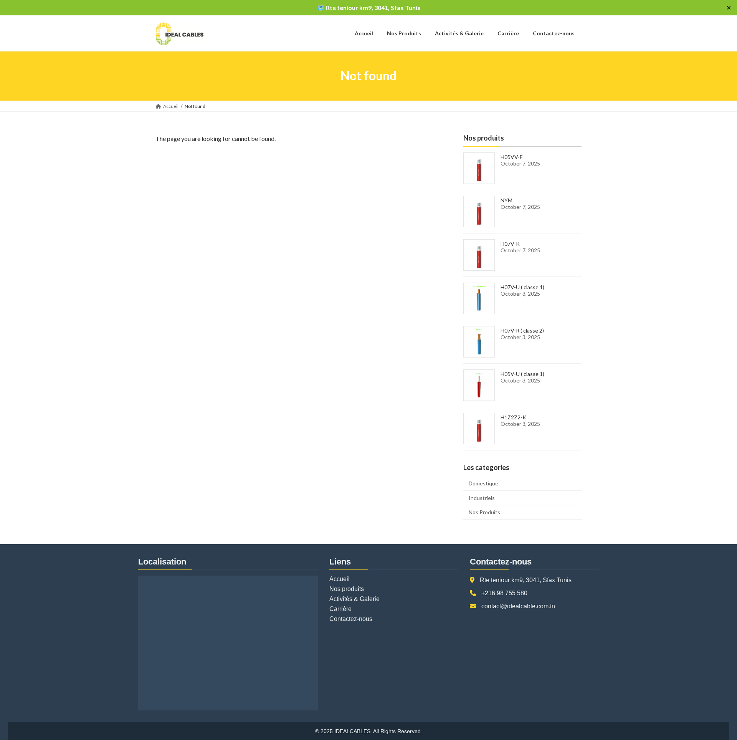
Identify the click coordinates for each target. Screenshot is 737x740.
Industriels (482, 497)
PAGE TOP (713, 710)
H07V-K (510, 243)
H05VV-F (511, 157)
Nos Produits (484, 512)
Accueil (339, 579)
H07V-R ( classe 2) (522, 330)
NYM (506, 200)
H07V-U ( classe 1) (522, 287)
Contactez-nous (350, 619)
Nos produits (346, 589)
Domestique (483, 483)
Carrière (340, 609)
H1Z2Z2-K (513, 417)
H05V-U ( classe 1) (522, 374)
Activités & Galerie (354, 599)
